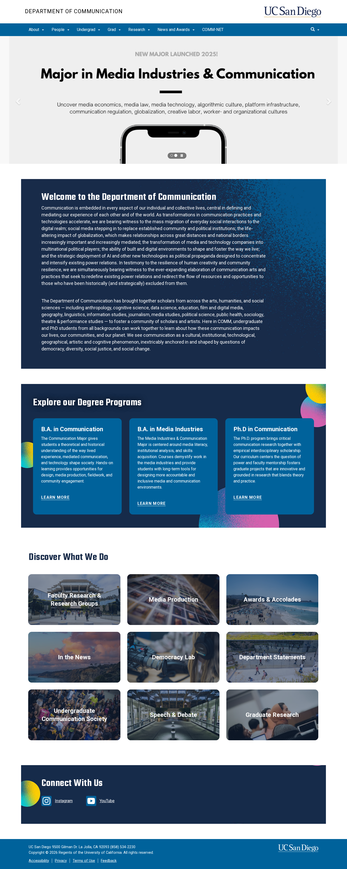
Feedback (109, 861)
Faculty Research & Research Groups (74, 599)
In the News (74, 657)
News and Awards (174, 29)
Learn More (55, 497)
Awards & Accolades (272, 599)
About (34, 29)
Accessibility (39, 861)
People (59, 29)
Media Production (173, 599)
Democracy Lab (173, 657)
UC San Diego (293, 14)
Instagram (64, 800)
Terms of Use (84, 861)
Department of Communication (74, 11)
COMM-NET (213, 29)
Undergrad (86, 29)
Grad (112, 29)
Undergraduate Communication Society (74, 714)
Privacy (61, 861)
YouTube (107, 800)
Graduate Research (272, 714)
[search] (315, 29)
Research (137, 29)
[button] (173, 100)
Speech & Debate (173, 714)
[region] (173, 100)
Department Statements (272, 657)
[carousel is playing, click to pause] (182, 156)
